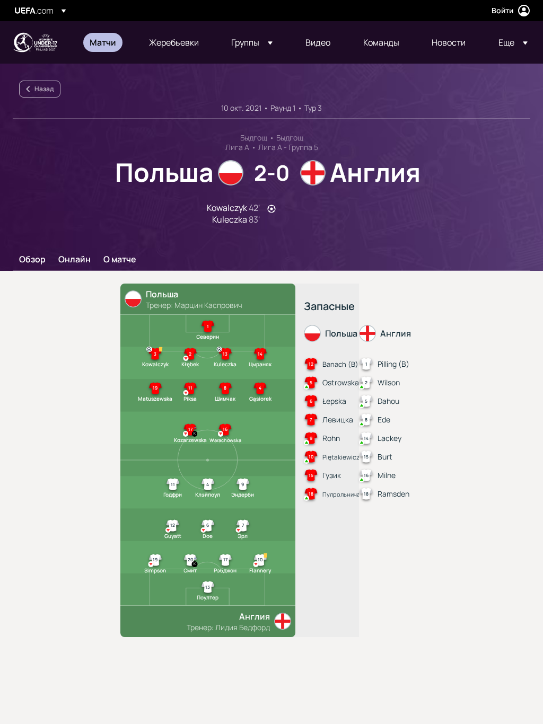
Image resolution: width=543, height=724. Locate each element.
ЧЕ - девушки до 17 (35, 42)
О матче (119, 259)
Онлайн (74, 259)
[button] (251, 42)
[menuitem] (106, 42)
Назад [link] (44, 88)
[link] (103, 42)
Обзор (32, 259)
